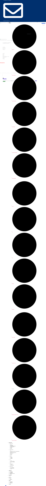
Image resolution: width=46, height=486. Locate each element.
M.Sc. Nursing (12, 465)
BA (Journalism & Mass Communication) (14, 451)
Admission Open (43, 23)
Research (10, 477)
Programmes (10, 442)
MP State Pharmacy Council (6, 56)
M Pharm (11, 458)
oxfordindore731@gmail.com (6, 43)
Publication (11, 479)
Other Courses (11, 466)
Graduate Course (11, 449)
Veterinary (4, 49)
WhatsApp (4, 81)
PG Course (4, 47)
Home (9, 22)
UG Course (4, 48)
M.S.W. (11, 448)
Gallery (10, 480)
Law (10, 459)
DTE (3, 54)
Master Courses (11, 443)
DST (3, 58)
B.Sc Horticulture (12, 468)
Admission (10, 470)
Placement (10, 475)
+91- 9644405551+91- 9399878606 (7, 42)
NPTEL (4, 57)
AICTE (4, 53)
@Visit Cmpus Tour (2, 62)
